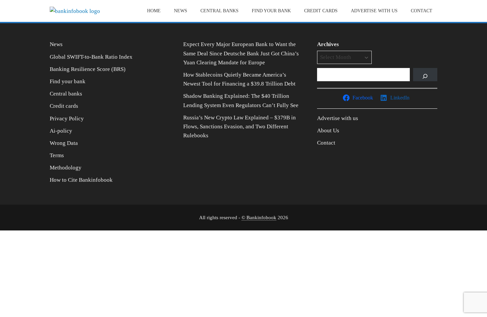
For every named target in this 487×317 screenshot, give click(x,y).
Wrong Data (64, 143)
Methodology (65, 167)
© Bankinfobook (259, 217)
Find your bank (271, 10)
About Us (328, 130)
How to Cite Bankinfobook (81, 180)
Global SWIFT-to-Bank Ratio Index (91, 57)
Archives (328, 44)
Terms (57, 155)
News (180, 10)
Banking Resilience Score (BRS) (88, 69)
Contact (421, 10)
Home (154, 10)
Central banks (219, 10)
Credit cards (321, 10)
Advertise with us (374, 10)
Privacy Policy (67, 118)
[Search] (425, 74)
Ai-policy (61, 131)
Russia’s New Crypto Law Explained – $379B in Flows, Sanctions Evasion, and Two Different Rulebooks (239, 126)
